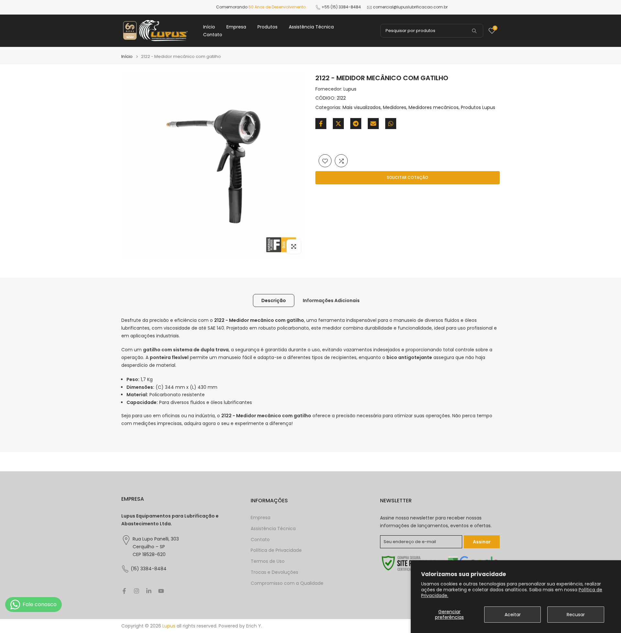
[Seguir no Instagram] (136, 591)
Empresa (236, 27)
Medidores (394, 107)
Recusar (576, 614)
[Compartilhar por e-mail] (373, 123)
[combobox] (432, 30)
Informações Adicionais (331, 300)
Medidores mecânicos (434, 107)
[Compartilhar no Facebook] (320, 123)
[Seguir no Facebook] (124, 591)
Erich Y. (254, 626)
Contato (212, 34)
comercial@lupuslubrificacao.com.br (410, 7)
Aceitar (513, 614)
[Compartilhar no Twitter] (338, 123)
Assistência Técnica (311, 27)
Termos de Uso (268, 561)
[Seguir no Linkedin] (149, 591)
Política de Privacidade (276, 550)
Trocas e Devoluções (274, 572)
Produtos (267, 27)
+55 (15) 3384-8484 (341, 7)
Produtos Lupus (478, 107)
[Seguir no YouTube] (161, 591)
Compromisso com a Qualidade (287, 583)
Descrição (273, 300)
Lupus (349, 89)
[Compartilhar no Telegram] (355, 123)
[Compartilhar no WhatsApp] (390, 123)
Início (209, 27)
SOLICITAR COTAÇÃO (407, 177)
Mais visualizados (362, 107)
